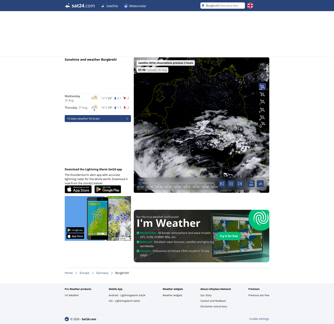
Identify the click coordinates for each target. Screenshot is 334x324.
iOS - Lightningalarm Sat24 (124, 300)
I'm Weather (72, 295)
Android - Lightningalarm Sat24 (127, 295)
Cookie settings (259, 319)
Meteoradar (137, 6)
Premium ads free (258, 295)
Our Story (206, 295)
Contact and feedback (213, 300)
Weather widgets (172, 295)
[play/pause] (231, 183)
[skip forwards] (239, 183)
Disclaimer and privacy (213, 306)
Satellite (111, 6)
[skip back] (221, 183)
